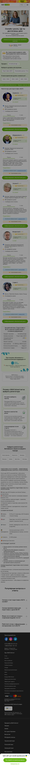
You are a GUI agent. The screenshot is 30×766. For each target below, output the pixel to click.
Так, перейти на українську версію (15, 760)
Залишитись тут (15, 763)
